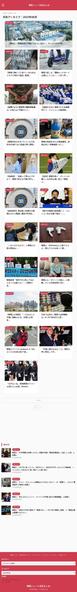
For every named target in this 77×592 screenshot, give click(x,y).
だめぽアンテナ (63, 555)
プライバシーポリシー (11, 580)
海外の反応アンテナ (25, 555)
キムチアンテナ (36, 555)
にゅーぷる (53, 555)
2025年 (10, 13)
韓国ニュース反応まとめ (39, 5)
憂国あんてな (13, 555)
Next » (39, 400)
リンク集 (7, 582)
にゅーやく (45, 555)
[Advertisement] (38, 430)
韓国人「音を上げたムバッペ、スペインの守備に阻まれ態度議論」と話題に (41, 497)
